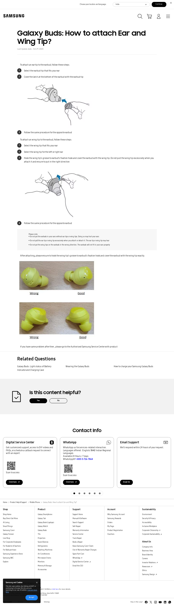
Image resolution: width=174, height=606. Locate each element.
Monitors (41, 562)
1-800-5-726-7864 (84, 459)
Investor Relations (149, 563)
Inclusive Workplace (149, 526)
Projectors (41, 538)
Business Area (147, 551)
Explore (5, 562)
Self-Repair (77, 526)
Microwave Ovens (44, 558)
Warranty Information (81, 530)
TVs (39, 534)
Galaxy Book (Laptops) (46, 522)
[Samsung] (13, 15)
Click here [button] (13, 482)
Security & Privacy (149, 518)
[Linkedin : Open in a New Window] (165, 602)
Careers (145, 559)
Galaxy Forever (8, 534)
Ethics (144, 570)
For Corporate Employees (12, 542)
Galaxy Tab (42, 518)
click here (55, 589)
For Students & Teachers (12, 546)
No (58, 401)
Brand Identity (147, 555)
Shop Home (7, 514)
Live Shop (6, 538)
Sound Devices (43, 542)
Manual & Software (80, 518)
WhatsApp (77, 558)
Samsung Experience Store (13, 554)
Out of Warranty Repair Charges (85, 550)
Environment (147, 514)
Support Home (78, 514)
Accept (31, 597)
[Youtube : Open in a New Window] (160, 602)
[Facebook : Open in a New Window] (146, 602)
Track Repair (77, 538)
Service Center (78, 534)
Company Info (147, 547)
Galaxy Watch (43, 526)
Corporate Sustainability (151, 534)
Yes (38, 401)
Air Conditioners (44, 554)
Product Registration (115, 530)
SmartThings (8, 526)
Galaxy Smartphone (45, 514)
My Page (110, 526)
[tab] (74, 493)
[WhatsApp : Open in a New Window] (169, 602)
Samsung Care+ (9, 530)
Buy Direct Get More (10, 518)
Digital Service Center (81, 562)
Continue (159, 4)
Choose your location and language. (93, 4)
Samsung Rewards (114, 518)
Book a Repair (78, 542)
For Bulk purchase (9, 550)
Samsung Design (148, 574)
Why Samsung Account (116, 514)
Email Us (126, 482)
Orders (109, 522)
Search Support (78, 522)
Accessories (42, 570)
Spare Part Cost (78, 554)
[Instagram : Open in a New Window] (155, 602)
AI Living (6, 522)
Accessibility (147, 522)
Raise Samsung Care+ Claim (83, 546)
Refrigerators (43, 546)
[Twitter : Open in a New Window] (150, 602)
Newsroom (146, 567)
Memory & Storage (45, 566)
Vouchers (110, 534)
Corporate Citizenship (150, 530)
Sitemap (47, 602)
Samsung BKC (8, 558)
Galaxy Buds (42, 530)
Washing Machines (45, 550)
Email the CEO (78, 566)
